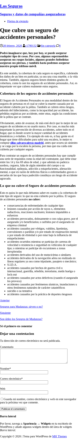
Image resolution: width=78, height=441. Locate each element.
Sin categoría (48, 45)
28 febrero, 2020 (12, 45)
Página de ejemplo (17, 21)
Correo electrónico (10, 378)
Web (2, 388)
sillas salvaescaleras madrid (27, 142)
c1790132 (31, 45)
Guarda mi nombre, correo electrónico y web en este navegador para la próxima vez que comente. (38, 401)
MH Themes (59, 436)
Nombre (4, 368)
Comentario (6, 346)
